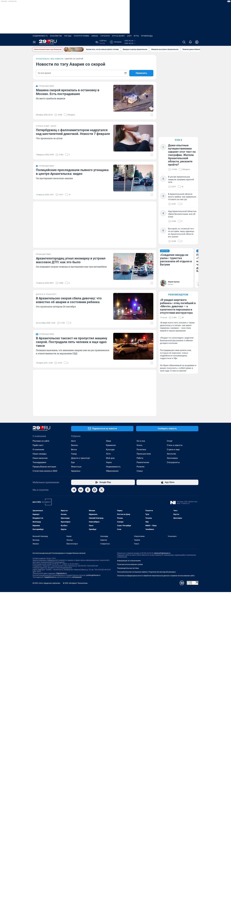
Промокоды (147, 36)
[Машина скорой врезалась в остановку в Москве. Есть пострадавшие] (133, 98)
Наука (109, 462)
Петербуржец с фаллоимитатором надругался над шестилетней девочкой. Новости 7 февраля (73, 132)
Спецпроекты (173, 462)
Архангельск (42, 59)
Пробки (116, 42)
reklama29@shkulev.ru (162, 553)
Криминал (111, 445)
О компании (38, 449)
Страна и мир (173, 449)
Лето (108, 454)
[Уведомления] (190, 42)
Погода (68, 36)
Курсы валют (118, 36)
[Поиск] (184, 42)
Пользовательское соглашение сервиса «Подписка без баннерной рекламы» (146, 572)
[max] (94, 490)
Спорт (169, 441)
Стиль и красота (174, 445)
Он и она (141, 441)
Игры (136, 36)
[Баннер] (74, 49)
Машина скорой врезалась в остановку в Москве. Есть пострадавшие (67, 92)
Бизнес (74, 445)
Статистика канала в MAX (45, 471)
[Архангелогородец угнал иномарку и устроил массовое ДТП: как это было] (133, 266)
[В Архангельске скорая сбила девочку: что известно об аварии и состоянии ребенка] (133, 306)
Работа (140, 458)
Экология (171, 454)
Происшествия (144, 454)
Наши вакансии (40, 458)
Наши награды (40, 454)
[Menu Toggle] (34, 42)
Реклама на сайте (41, 441)
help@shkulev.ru (50, 577)
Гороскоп (105, 36)
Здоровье (75, 471)
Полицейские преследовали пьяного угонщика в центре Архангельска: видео (72, 172)
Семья (140, 471)
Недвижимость (40, 36)
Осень (139, 445)
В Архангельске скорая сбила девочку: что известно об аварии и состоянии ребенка (69, 300)
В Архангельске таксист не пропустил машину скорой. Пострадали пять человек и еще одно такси (71, 342)
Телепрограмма (81, 36)
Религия (140, 466)
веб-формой (77, 577)
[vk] (80, 490)
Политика (141, 449)
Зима (108, 441)
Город (74, 454)
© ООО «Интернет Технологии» (75, 583)
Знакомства (56, 36)
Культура (110, 449)
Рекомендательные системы (128, 568)
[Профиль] (197, 42)
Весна (74, 449)
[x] (101, 490)
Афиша (94, 36)
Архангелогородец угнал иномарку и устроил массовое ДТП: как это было (70, 260)
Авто (73, 441)
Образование (112, 471)
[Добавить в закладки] (151, 114)
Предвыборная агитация (44, 466)
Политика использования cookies (130, 564)
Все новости (57, 59)
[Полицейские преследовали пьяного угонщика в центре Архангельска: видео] (133, 178)
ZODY (129, 36)
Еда (73, 462)
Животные (76, 466)
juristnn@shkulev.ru (93, 575)
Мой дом (110, 458)
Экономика (172, 458)
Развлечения (143, 462)
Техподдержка (39, 462)
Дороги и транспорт (80, 458)
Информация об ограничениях (129, 561)
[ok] (87, 490)
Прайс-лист (38, 445)
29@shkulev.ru (61, 573)
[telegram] (73, 490)
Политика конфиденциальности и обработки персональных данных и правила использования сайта (156, 576)
